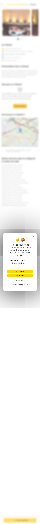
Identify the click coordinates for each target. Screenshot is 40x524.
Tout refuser (20, 276)
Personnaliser (20, 280)
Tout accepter (20, 271)
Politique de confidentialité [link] (20, 284)
